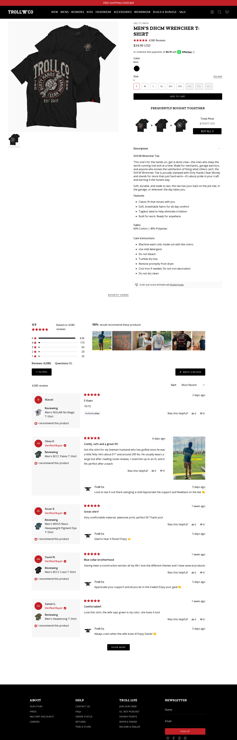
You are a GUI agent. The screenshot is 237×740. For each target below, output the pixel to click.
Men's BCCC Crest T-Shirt (60, 572)
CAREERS (35, 721)
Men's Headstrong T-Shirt (61, 619)
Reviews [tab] (41, 364)
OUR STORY (36, 706)
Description (140, 148)
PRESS (33, 711)
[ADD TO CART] (207, 131)
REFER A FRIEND (128, 721)
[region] (148, 340)
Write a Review (193, 373)
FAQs (78, 711)
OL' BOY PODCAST (129, 711)
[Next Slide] (202, 340)
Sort (174, 385)
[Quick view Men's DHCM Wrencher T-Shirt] (142, 125)
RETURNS (80, 721)
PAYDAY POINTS (128, 716)
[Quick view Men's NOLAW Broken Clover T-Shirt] (181, 125)
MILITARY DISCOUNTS (42, 716)
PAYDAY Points (177, 284)
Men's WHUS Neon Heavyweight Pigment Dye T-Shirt (61, 528)
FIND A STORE (83, 726)
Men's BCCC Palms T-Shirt (61, 456)
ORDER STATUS (83, 716)
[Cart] (227, 12)
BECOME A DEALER (129, 726)
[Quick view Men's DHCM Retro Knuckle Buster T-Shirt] (161, 125)
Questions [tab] (63, 364)
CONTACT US (82, 706)
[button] (64, 12)
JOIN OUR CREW (128, 706)
